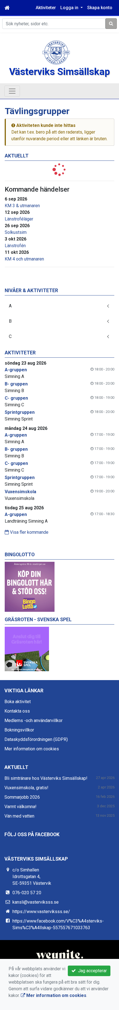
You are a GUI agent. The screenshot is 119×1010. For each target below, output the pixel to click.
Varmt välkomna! (20, 806)
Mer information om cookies (31, 748)
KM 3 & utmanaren (22, 205)
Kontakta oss (17, 711)
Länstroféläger (19, 219)
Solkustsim (16, 232)
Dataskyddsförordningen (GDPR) (36, 739)
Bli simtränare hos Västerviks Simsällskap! (45, 778)
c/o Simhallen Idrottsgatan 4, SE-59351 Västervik (31, 876)
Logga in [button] (69, 7)
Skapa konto (99, 7)
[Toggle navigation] (12, 91)
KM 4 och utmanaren (24, 259)
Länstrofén (15, 245)
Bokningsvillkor (19, 730)
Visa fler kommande (28, 532)
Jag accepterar (91, 970)
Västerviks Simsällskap (59, 71)
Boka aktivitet (17, 701)
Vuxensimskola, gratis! (26, 787)
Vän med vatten (19, 816)
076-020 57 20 (26, 892)
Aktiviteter (46, 7)
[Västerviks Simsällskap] (56, 52)
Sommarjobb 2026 (22, 797)
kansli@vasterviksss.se (35, 902)
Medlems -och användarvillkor (33, 720)
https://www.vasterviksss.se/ (41, 911)
